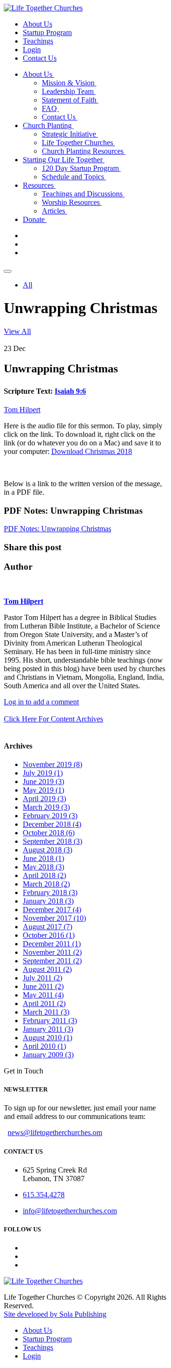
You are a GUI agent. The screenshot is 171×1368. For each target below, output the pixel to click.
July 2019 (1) (43, 773)
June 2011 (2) (43, 986)
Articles (54, 211)
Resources (39, 185)
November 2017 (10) (54, 918)
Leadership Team (68, 91)
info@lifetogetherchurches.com (70, 1211)
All (27, 285)
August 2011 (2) (47, 969)
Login (32, 50)
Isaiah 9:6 (70, 391)
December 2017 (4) (52, 910)
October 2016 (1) (49, 935)
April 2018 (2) (44, 875)
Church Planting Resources (83, 151)
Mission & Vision (69, 83)
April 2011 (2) (44, 1003)
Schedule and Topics (74, 177)
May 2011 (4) (43, 995)
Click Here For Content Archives (53, 719)
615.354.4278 (44, 1195)
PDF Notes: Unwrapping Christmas (57, 529)
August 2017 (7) (47, 927)
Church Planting (48, 125)
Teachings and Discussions (83, 194)
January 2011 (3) (48, 1029)
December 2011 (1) (52, 944)
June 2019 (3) (43, 781)
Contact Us (40, 58)
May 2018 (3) (43, 867)
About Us (37, 24)
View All (17, 331)
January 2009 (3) (48, 1055)
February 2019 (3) (50, 816)
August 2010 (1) (47, 1038)
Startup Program (47, 32)
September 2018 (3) (52, 841)
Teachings (38, 41)
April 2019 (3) (44, 799)
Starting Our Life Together (63, 160)
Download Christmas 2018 (91, 451)
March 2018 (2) (46, 884)
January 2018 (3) (48, 901)
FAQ (50, 108)
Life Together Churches (78, 143)
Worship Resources (72, 202)
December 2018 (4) (52, 824)
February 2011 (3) (50, 1021)
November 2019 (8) (52, 764)
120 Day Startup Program (81, 168)
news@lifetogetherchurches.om (55, 1132)
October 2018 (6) (49, 833)
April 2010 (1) (44, 1046)
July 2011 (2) (42, 978)
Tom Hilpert (22, 410)
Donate (35, 219)
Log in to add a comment (41, 702)
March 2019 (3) (46, 807)
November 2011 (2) (52, 952)
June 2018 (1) (43, 858)
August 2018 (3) (47, 850)
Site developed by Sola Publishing (55, 1314)
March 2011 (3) (46, 1012)
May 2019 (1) (43, 790)
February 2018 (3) (50, 892)
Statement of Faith (70, 100)
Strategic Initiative (70, 134)
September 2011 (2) (52, 961)
